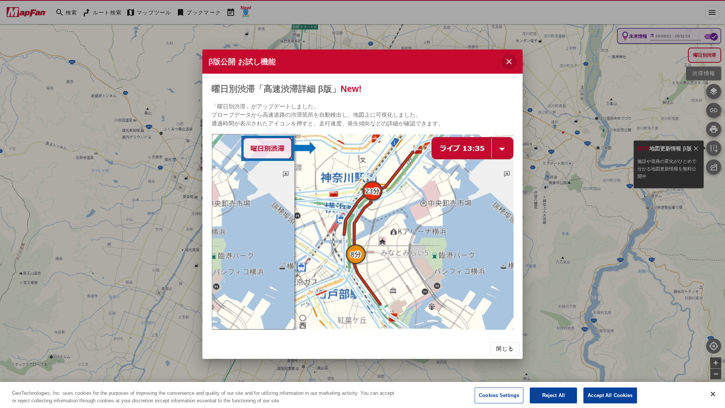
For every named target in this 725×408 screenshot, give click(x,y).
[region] (362, 395)
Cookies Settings (499, 395)
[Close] (713, 394)
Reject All (553, 395)
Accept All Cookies (610, 395)
